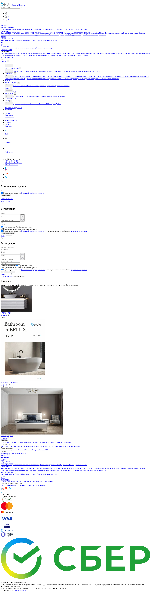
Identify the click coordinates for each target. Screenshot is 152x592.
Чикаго (80, 55)
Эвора (85, 55)
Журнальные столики (28, 40)
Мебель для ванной (7, 27)
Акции (3, 453)
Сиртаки (23, 55)
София (29, 55)
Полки (84, 29)
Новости (10, 57)
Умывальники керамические (96, 35)
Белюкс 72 (22, 450)
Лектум (114, 53)
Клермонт (108, 53)
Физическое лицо (9, 227)
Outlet (10, 50)
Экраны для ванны (75, 29)
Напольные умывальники (114, 33)
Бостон (45, 53)
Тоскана (52, 55)
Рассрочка (15, 453)
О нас (3, 442)
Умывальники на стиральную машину (22, 35)
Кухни (3, 42)
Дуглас (83, 53)
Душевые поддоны (79, 35)
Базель (28, 53)
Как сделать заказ (7, 446)
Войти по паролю (7, 199)
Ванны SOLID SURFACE (10, 33)
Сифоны (142, 33)
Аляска (7, 53)
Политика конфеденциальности (59, 442)
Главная (4, 276)
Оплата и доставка (20, 446)
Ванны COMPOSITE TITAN (29, 33)
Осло (149, 53)
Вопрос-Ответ (76, 446)
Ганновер (57, 53)
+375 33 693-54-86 (38, 485)
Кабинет (4, 40)
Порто (10, 55)
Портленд (4, 55)
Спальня (18, 40)
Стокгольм (36, 55)
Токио (47, 55)
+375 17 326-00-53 (7, 485)
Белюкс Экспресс (32, 450)
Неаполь (139, 53)
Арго (18, 53)
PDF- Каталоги (6, 461)
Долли (73, 53)
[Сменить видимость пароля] (22, 216)
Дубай (78, 53)
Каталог (4, 25)
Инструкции (49, 446)
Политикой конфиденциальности (33, 193)
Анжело (13, 53)
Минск (132, 53)
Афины (22, 53)
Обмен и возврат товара (35, 446)
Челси (75, 55)
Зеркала (3, 37)
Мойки (101, 33)
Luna (2, 53)
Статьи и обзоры (23, 442)
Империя (89, 53)
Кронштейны (94, 33)
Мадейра (121, 53)
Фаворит (70, 55)
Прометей (16, 55)
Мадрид (127, 53)
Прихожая (10, 40)
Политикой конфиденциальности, (33, 231)
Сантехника (5, 31)
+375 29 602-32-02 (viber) (23, 485)
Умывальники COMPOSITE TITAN (76, 33)
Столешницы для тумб (48, 29)
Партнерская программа (9, 450)
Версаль (51, 53)
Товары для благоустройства (47, 40)
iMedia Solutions (20, 590)
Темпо (42, 55)
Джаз (68, 53)
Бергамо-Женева (36, 53)
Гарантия (22, 453)
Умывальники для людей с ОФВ (60, 35)
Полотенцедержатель (8, 48)
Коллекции (5, 457)
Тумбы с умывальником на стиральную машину (23, 29)
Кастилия (96, 53)
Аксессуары (5, 46)
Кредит (9, 453)
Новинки (4, 50)
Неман (144, 53)
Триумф (58, 55)
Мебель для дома (7, 38)
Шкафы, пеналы (62, 29)
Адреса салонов (11, 442)
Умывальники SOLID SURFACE (51, 33)
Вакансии (32, 442)
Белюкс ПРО (43, 450)
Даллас (63, 53)
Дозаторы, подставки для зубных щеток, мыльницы (34, 48)
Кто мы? (4, 57)
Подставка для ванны (130, 33)
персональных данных (79, 231)
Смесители (5, 35)
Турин (64, 55)
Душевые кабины (42, 35)
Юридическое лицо (25, 227)
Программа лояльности (62, 446)
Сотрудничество (42, 442)
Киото (102, 53)
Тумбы (3, 29)
